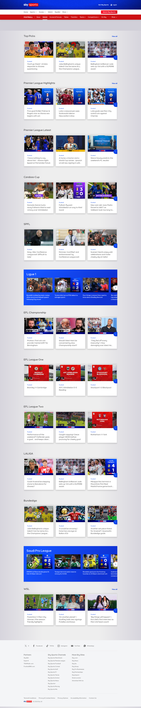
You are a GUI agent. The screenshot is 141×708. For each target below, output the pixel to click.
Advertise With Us (77, 680)
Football (28, 17)
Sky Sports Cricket (54, 666)
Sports (32, 12)
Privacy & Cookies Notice (47, 698)
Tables (66, 17)
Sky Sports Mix (52, 689)
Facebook (39, 646)
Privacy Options (63, 698)
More (64, 12)
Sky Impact (75, 675)
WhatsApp (90, 646)
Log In (115, 4)
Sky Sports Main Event (55, 657)
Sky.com (75, 657)
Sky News (75, 660)
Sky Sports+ (52, 683)
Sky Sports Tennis (53, 675)
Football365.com (29, 666)
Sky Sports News (53, 680)
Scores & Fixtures (56, 17)
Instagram (64, 646)
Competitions (93, 17)
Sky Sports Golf (53, 669)
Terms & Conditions (30, 698)
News (38, 17)
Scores (41, 12)
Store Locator (76, 678)
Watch (50, 12)
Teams (82, 17)
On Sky (103, 17)
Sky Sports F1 (52, 672)
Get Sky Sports (103, 4)
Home (26, 12)
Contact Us (92, 698)
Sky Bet (57, 12)
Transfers (74, 17)
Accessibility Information (78, 698)
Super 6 (26, 660)
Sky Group (75, 666)
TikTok (52, 646)
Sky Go (74, 663)
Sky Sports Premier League (56, 660)
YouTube (77, 646)
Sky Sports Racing (54, 686)
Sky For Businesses (78, 669)
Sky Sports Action (53, 678)
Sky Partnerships (77, 672)
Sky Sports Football (54, 663)
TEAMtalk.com (28, 663)
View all (114, 36)
